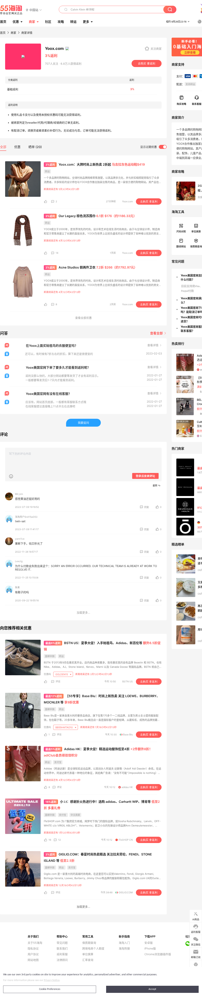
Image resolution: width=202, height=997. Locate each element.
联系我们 (62, 948)
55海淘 (11, 10)
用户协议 (33, 954)
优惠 (16, 22)
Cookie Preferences (49, 989)
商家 (32, 22)
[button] (34, 10)
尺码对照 (181, 231)
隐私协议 (33, 948)
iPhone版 (150, 948)
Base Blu (128, 734)
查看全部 (157, 333)
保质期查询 (89, 942)
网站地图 (33, 960)
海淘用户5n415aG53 (26, 516)
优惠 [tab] (17, 147)
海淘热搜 (124, 948)
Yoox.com (127, 201)
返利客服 (62, 954)
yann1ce (19, 538)
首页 (3, 32)
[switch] (153, 147)
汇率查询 (87, 960)
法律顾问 (62, 960)
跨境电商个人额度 (93, 948)
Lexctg (18, 561)
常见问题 (62, 942)
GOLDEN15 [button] (61, 674)
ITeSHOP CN (126, 839)
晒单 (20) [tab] (35, 147)
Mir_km (19, 493)
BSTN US (127, 681)
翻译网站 (181, 246)
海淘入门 (124, 942)
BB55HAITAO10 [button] (64, 727)
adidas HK (127, 787)
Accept (152, 989)
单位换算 (87, 954)
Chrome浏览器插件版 (157, 954)
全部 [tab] (3, 147)
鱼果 (17, 587)
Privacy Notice (52, 980)
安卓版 (148, 942)
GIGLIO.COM (126, 892)
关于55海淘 (35, 942)
